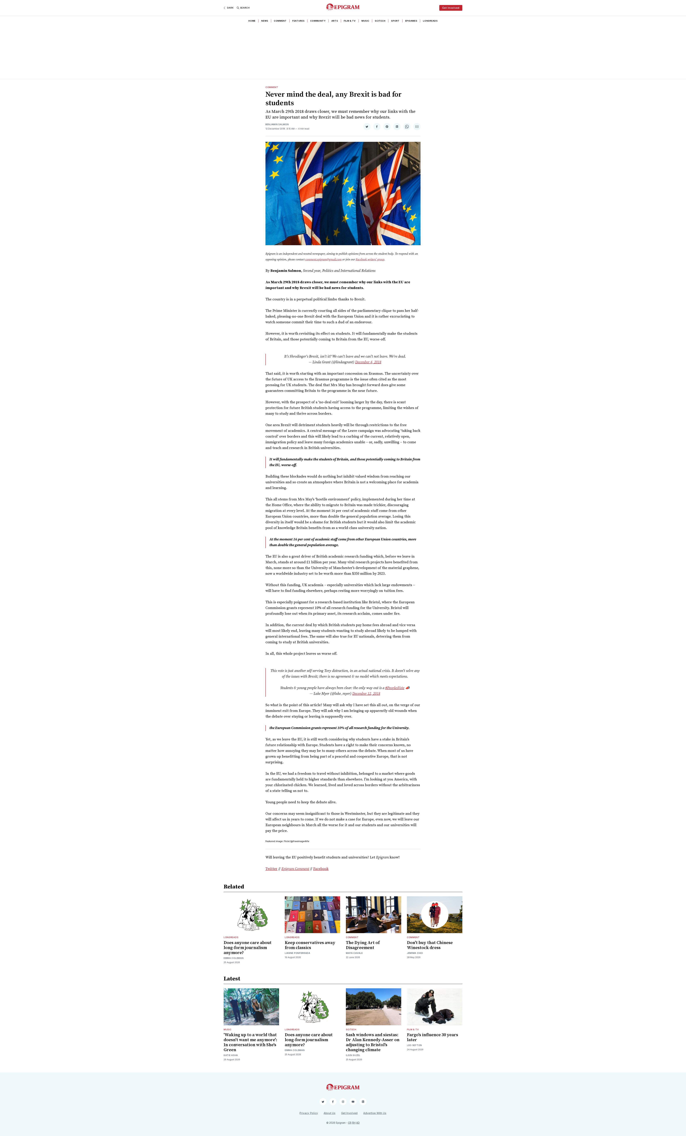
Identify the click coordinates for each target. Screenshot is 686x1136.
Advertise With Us (374, 1113)
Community (317, 20)
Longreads (430, 20)
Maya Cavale (354, 953)
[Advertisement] (343, 52)
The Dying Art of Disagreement (363, 945)
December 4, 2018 (368, 362)
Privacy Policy (309, 1113)
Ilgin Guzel (353, 1055)
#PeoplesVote (394, 688)
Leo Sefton (414, 1045)
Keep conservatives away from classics (310, 945)
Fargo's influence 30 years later (432, 1037)
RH (354, 1122)
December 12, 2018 (366, 693)
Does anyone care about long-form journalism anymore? (248, 947)
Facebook (321, 869)
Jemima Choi (415, 953)
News (264, 20)
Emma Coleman (233, 958)
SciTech (380, 20)
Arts (334, 20)
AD (358, 1122)
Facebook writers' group (370, 259)
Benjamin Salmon (277, 124)
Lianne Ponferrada (297, 953)
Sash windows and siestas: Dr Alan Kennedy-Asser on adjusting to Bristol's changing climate (372, 1042)
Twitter (271, 869)
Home (251, 20)
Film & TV (350, 20)
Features (298, 20)
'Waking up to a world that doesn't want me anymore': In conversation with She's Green (250, 1042)
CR (349, 1122)
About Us (329, 1113)
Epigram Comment (295, 869)
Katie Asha (231, 1055)
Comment (280, 20)
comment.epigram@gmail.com (323, 259)
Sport (395, 20)
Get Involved (450, 7)
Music (365, 20)
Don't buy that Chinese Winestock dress (430, 945)
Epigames (411, 20)
